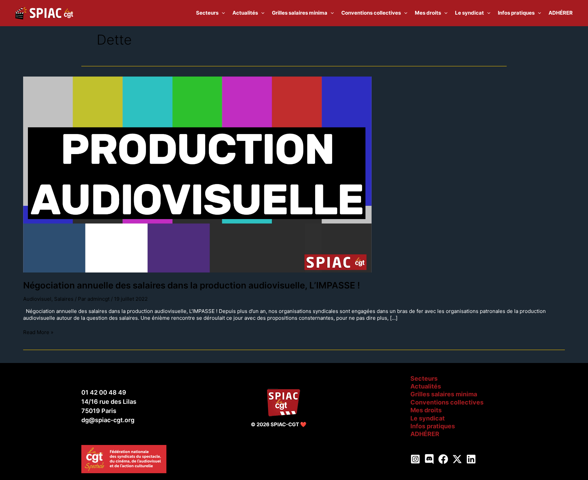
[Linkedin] (471, 459)
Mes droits (426, 410)
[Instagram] (415, 459)
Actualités (425, 386)
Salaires (64, 299)
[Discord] (429, 459)
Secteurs (424, 378)
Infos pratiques (432, 426)
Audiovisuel (37, 299)
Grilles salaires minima (443, 394)
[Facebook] (443, 459)
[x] (457, 459)
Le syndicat (427, 418)
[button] (221, 13)
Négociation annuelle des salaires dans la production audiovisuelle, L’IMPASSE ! (191, 285)
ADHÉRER (424, 433)
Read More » (38, 332)
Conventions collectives (447, 402)
